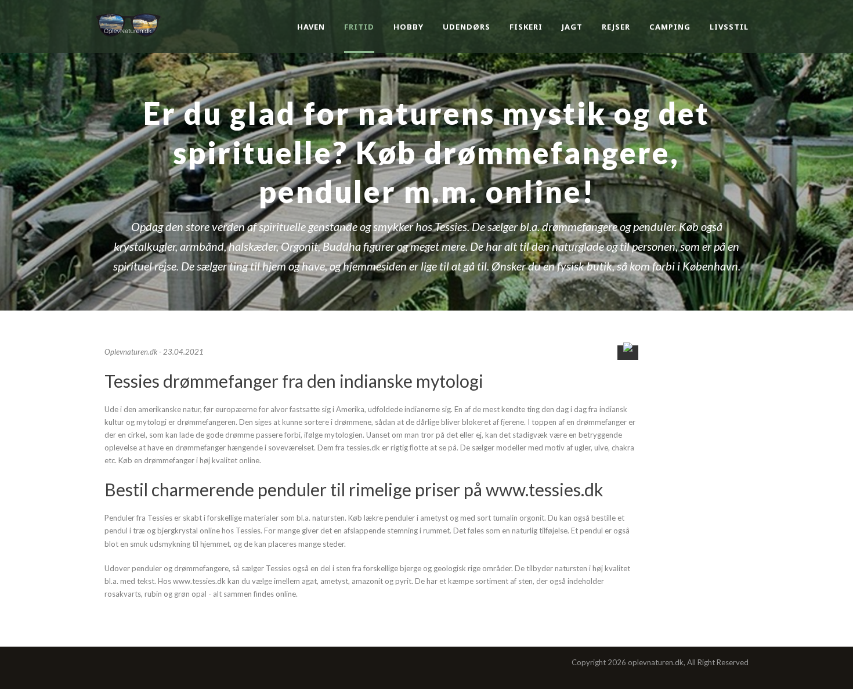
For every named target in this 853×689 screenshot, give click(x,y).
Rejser (616, 26)
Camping (670, 26)
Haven (311, 26)
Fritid (359, 26)
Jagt (572, 26)
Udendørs (466, 26)
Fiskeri (526, 26)
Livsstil (729, 26)
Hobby (408, 26)
